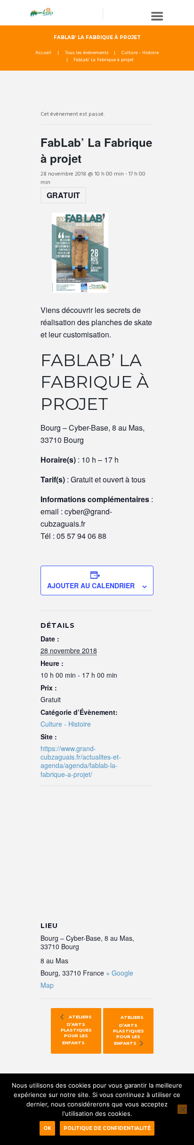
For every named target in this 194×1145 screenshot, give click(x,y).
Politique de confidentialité (107, 1128)
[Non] (182, 1109)
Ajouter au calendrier (91, 585)
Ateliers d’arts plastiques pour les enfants (76, 1030)
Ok (47, 1128)
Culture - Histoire (140, 53)
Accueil (43, 53)
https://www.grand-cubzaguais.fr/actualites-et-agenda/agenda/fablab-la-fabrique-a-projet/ (80, 761)
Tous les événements (86, 53)
